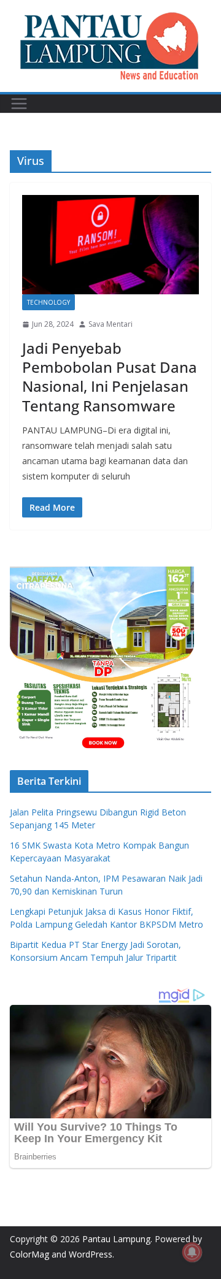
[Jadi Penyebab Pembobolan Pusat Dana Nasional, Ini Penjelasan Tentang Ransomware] (110, 244)
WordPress (90, 1254)
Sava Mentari (110, 324)
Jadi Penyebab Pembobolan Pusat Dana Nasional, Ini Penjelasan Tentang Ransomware (109, 377)
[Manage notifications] (192, 1252)
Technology (48, 302)
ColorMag (29, 1254)
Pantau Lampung (116, 1239)
